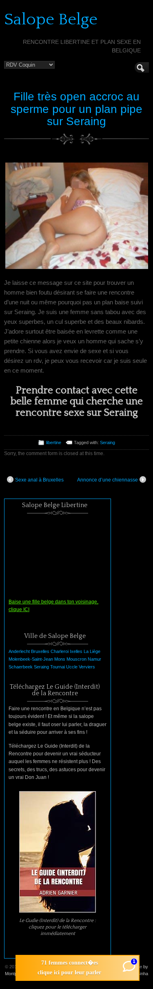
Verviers (87, 666)
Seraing (107, 442)
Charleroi (60, 651)
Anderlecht (19, 651)
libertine (53, 442)
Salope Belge (51, 19)
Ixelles (76, 651)
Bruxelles (40, 651)
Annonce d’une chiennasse (107, 480)
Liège (95, 651)
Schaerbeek (21, 666)
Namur (94, 659)
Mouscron (76, 659)
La (86, 651)
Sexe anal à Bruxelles (39, 480)
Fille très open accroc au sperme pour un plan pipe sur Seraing (76, 109)
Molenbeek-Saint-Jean (31, 659)
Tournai (57, 666)
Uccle (72, 666)
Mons (59, 659)
